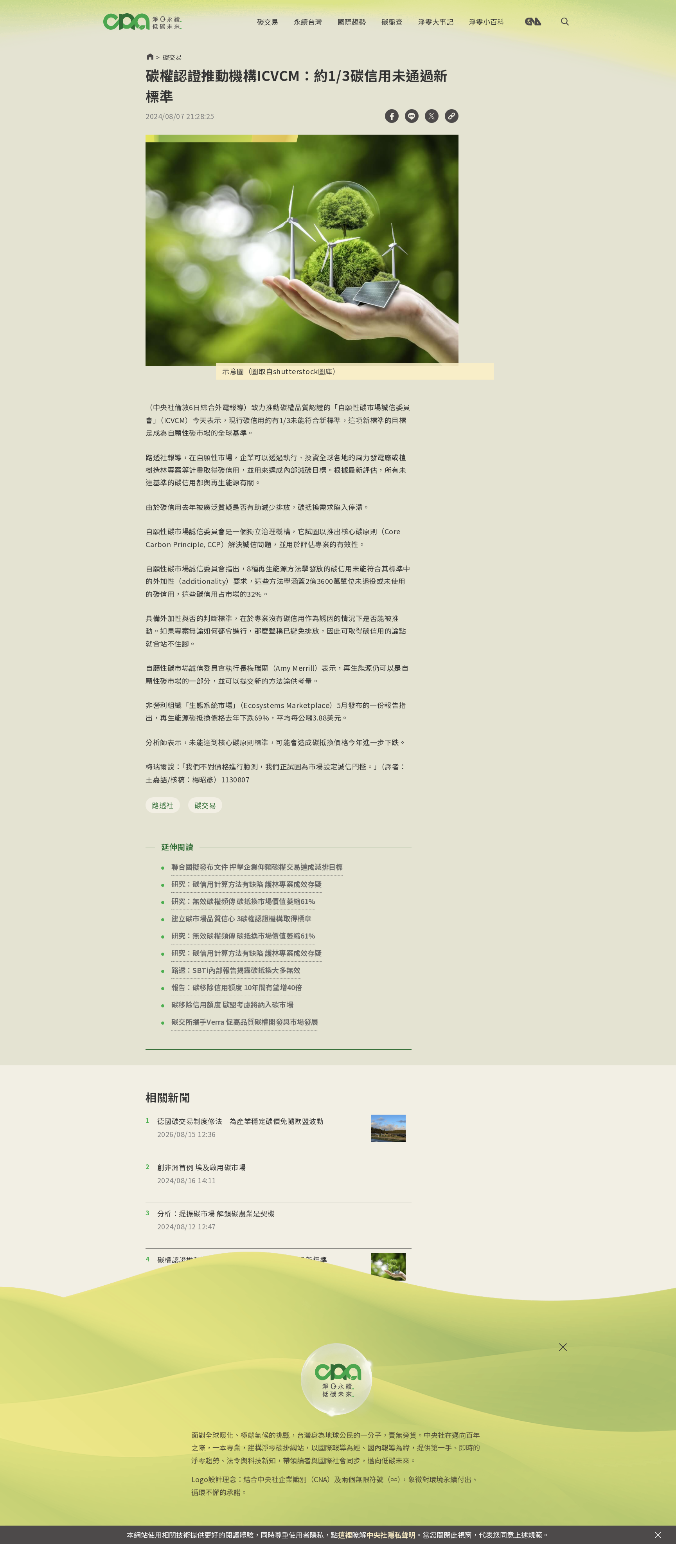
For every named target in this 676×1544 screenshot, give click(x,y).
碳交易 (267, 21)
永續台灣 (308, 21)
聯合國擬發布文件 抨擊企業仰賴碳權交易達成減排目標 (257, 866)
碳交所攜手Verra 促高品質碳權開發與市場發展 (244, 1021)
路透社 (163, 805)
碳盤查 (392, 21)
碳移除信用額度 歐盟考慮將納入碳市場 (232, 1004)
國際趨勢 (352, 21)
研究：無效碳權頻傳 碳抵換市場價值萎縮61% (243, 901)
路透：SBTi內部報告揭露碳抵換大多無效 (235, 970)
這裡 (345, 1535)
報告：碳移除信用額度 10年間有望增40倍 (236, 987)
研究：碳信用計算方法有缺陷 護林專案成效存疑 (246, 884)
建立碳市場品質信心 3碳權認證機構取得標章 (241, 918)
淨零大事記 (435, 21)
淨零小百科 (486, 21)
